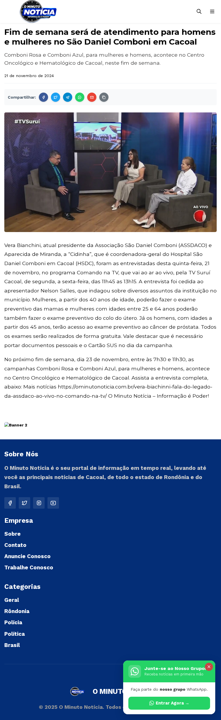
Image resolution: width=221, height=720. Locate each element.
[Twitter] (55, 97)
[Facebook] (43, 97)
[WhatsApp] (79, 97)
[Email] (91, 97)
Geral (11, 600)
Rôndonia (16, 611)
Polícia (13, 622)
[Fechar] (209, 667)
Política (14, 634)
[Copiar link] (103, 97)
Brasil (12, 645)
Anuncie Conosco (27, 556)
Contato (15, 545)
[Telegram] (67, 97)
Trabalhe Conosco (28, 567)
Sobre (12, 534)
